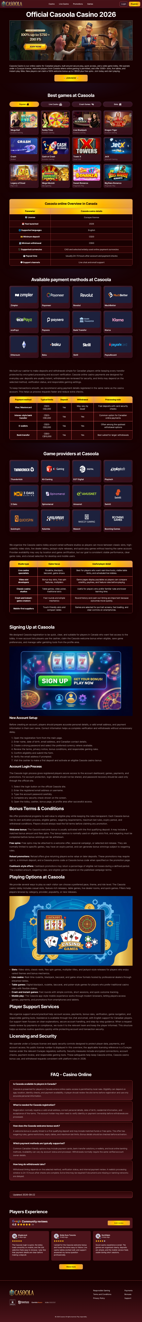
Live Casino (53, 104)
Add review (118, 1223)
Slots (116, 104)
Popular (22, 104)
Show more (71, 1267)
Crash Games (84, 104)
